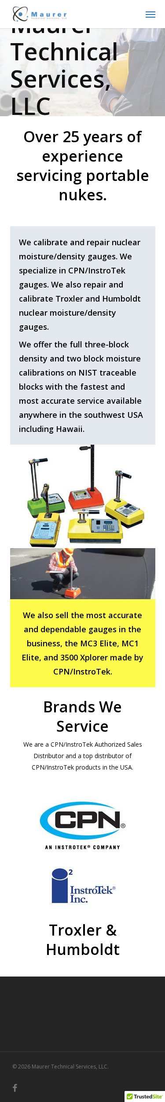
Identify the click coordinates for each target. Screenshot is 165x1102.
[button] (150, 14)
